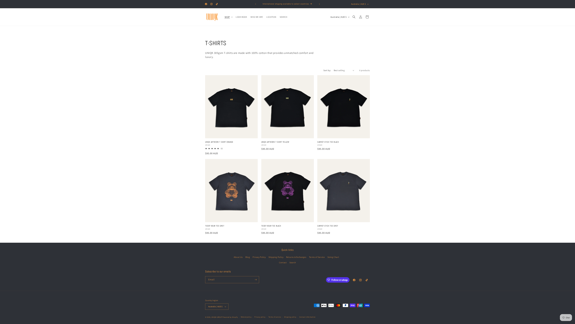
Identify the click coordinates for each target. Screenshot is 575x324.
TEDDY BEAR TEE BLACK (271, 226)
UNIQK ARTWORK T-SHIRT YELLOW (275, 142)
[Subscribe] (255, 279)
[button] (228, 17)
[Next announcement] (319, 4)
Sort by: (327, 70)
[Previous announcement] (255, 4)
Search (292, 262)
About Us (238, 257)
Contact (283, 262)
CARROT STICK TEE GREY (327, 226)
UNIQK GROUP (216, 317)
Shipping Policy (275, 257)
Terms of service (274, 317)
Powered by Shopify (230, 317)
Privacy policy (259, 317)
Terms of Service (317, 257)
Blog (247, 257)
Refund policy (246, 317)
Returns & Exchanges (296, 257)
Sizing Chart (333, 257)
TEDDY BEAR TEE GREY (214, 226)
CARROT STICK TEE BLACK (328, 142)
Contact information (307, 317)
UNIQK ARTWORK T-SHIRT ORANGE (219, 142)
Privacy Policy (259, 257)
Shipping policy (290, 317)
